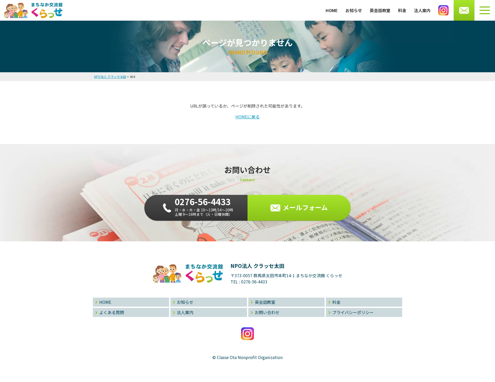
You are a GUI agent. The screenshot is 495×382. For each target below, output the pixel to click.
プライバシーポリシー (353, 312)
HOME (332, 10)
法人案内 (422, 10)
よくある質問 (111, 312)
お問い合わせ (267, 312)
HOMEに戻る (247, 117)
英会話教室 (380, 10)
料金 (402, 10)
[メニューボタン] (484, 10)
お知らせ (353, 10)
